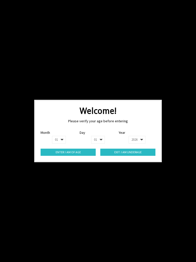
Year (122, 132)
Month (45, 132)
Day (82, 132)
